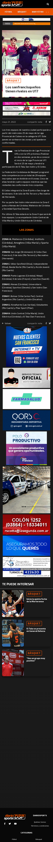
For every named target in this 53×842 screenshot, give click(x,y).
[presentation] (46, 12)
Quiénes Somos (40, 822)
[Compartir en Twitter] (50, 122)
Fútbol (8, 12)
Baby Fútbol (38, 12)
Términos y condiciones (40, 826)
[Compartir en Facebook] (46, 122)
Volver (7, 323)
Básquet (22, 12)
